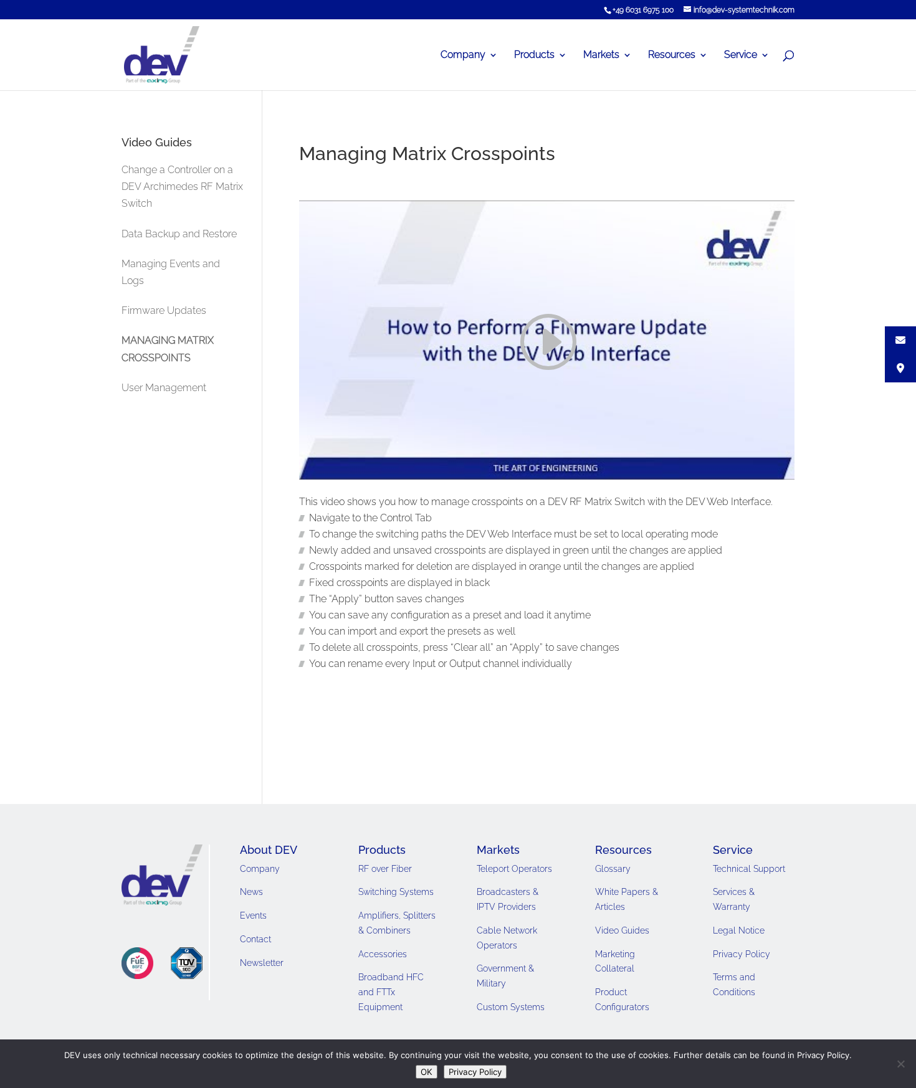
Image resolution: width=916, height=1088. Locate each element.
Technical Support (749, 869)
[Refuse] (900, 1063)
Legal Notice (739, 930)
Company (463, 55)
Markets (601, 55)
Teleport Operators (514, 869)
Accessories (382, 954)
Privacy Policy (741, 954)
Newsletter (262, 963)
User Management (164, 388)
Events (253, 915)
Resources (671, 55)
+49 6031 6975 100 (643, 10)
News (251, 892)
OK (426, 1072)
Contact (255, 939)
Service (740, 55)
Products (534, 55)
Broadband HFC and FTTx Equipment (391, 992)
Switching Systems (396, 892)
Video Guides (622, 930)
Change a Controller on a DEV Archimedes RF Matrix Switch (182, 186)
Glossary (613, 869)
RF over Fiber (385, 869)
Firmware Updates (164, 310)
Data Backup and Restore (179, 234)
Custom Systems (511, 1007)
